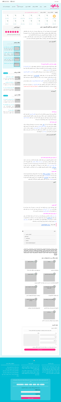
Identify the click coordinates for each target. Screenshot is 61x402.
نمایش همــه (5, 73)
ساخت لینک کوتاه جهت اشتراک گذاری (12, 34)
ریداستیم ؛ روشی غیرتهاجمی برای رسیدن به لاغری (50, 320)
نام (56, 333)
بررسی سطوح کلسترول (45, 224)
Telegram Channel (6, 1)
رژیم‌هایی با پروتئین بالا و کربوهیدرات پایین (33, 295)
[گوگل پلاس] (11, 32)
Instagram (13, 1)
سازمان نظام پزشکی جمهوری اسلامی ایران (12, 368)
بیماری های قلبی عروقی (38, 249)
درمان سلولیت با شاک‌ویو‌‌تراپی (53, 295)
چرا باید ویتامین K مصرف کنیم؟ (8, 99)
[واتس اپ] (18, 32)
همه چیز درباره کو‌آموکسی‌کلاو (8, 104)
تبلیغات (38, 384)
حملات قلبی (31, 249)
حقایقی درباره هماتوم (10, 76)
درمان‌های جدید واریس (54, 270)
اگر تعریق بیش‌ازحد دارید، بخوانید (8, 87)
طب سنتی (13, 6)
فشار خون (46, 177)
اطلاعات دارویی (27, 6)
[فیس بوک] (13, 32)
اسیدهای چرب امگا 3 (46, 249)
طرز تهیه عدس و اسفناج (8, 63)
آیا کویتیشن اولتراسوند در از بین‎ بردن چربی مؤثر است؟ (49, 282)
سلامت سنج (26, 384)
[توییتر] (8, 32)
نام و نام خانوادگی (37, 389)
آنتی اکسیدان (49, 217)
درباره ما (30, 384)
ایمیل (55, 336)
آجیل (56, 249)
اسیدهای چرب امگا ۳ (46, 173)
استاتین (52, 249)
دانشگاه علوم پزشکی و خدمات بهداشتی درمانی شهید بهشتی (10, 375)
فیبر (43, 124)
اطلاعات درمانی (50, 12)
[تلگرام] (15, 32)
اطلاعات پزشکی (35, 6)
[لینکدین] (6, 32)
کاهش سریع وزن (37, 282)
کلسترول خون (36, 75)
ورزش (56, 254)
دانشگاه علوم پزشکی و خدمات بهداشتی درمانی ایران (11, 372)
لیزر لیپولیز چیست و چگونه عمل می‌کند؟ (33, 270)
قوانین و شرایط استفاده (20, 384)
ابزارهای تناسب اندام (6, 6)
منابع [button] (55, 231)
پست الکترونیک (37, 393)
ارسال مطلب (42, 384)
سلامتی (45, 6)
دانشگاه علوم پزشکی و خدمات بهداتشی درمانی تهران (11, 370)
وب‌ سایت (55, 340)
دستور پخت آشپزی (20, 6)
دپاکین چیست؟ (11, 110)
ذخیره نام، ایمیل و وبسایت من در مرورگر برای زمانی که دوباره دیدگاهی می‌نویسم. (44, 347)
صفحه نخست (56, 1)
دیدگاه (38, 333)
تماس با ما (34, 384)
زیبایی (41, 6)
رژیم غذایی (54, 167)
